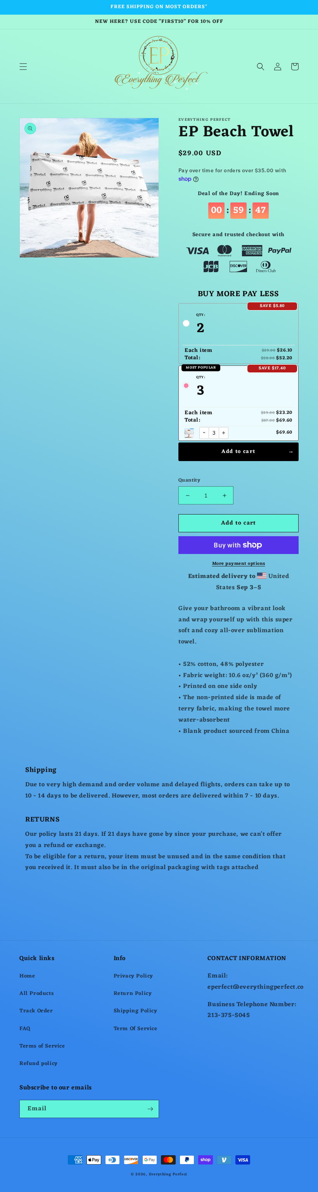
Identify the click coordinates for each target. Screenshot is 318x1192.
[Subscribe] (150, 1109)
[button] (23, 66)
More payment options (238, 563)
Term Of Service (135, 1029)
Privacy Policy (133, 976)
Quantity (189, 480)
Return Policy (133, 993)
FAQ (25, 1029)
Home (27, 976)
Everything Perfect (168, 1174)
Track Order (36, 1011)
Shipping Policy (135, 1011)
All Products (36, 993)
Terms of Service (42, 1046)
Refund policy (38, 1064)
